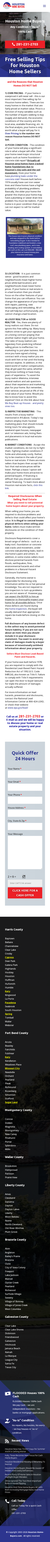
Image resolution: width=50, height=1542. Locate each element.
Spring (8, 1013)
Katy (7, 991)
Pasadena (10, 1002)
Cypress (9, 957)
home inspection (18, 608)
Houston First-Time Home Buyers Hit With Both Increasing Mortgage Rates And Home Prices (24, 1489)
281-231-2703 (27, 44)
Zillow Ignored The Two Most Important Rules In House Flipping (23, 1482)
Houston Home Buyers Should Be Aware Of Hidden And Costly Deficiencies (24, 1469)
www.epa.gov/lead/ (18, 707)
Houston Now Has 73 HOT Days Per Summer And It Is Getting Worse (25, 1450)
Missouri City (12, 1068)
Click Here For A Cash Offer (25, 893)
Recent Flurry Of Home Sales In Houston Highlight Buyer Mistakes (23, 1475)
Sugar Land (11, 1102)
